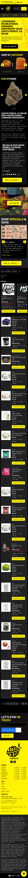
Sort (13, 269)
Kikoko (13, 449)
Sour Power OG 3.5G (18, 339)
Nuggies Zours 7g (7, 298)
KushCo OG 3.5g (17, 625)
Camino (14, 641)
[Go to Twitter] (14, 762)
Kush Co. (14, 337)
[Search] (24, 8)
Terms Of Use (15, 811)
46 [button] (23, 703)
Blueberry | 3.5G (16, 546)
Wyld (13, 318)
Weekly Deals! (8, 242)
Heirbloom (14, 544)
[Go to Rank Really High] (14, 875)
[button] (12, 2)
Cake (13, 583)
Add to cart (9, 311)
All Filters (6, 271)
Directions (5, 791)
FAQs (2, 786)
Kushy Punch (15, 468)
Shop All (6, 15)
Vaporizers (7, 71)
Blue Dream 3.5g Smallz (19, 357)
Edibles (21, 71)
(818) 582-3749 (6, 796)
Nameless (4, 296)
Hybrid (14, 109)
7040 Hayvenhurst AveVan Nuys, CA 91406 (9, 802)
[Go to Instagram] (11, 762)
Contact (4, 789)
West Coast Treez (16, 355)
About (3, 784)
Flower (15, 15)
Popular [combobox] (14, 271)
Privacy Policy (5, 811)
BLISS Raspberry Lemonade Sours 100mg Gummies (19, 644)
